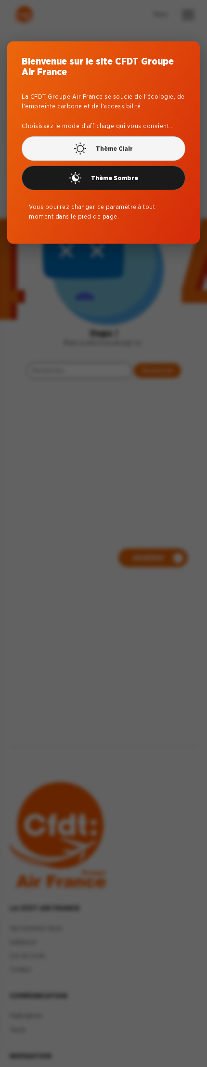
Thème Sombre (114, 178)
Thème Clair (114, 148)
